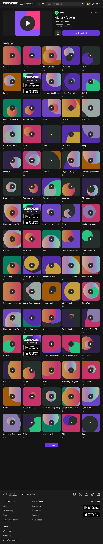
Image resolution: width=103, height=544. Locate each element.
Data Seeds (37, 520)
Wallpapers (7, 531)
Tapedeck (36, 515)
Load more (51, 445)
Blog (5, 515)
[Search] (82, 4)
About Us (7, 506)
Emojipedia (36, 506)
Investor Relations (10, 520)
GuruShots (36, 511)
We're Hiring (8, 511)
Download (82, 33)
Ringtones (7, 535)
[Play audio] (27, 23)
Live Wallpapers (9, 540)
